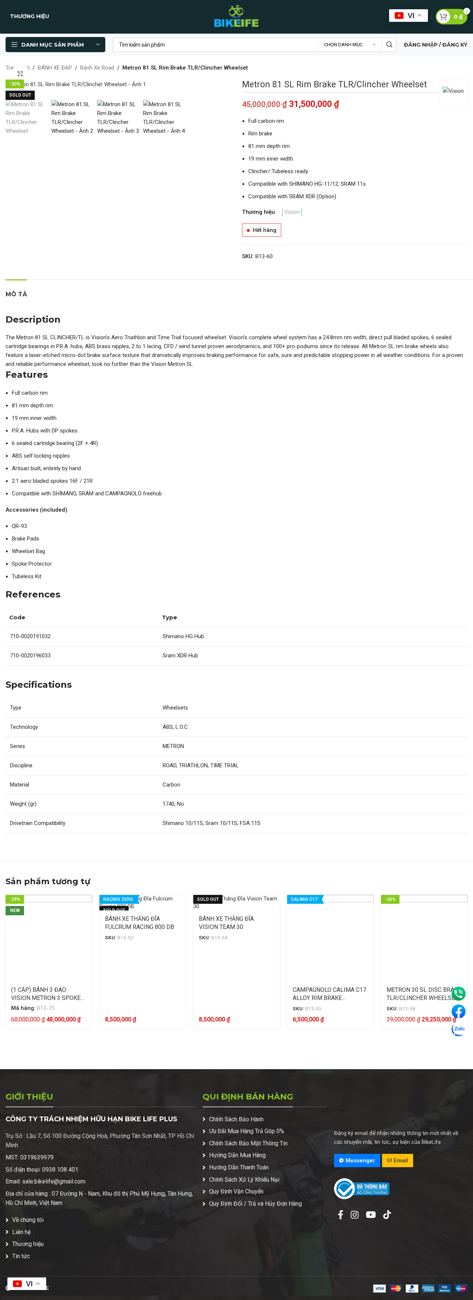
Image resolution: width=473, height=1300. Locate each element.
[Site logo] (236, 16)
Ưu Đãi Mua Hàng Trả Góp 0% (246, 1131)
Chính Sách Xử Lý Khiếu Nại (244, 1179)
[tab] (16, 290)
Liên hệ (21, 1232)
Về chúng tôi (28, 1219)
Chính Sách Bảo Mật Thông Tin (248, 1143)
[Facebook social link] (340, 1215)
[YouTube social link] (371, 1215)
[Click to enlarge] (20, 74)
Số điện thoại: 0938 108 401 (42, 1169)
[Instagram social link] (354, 1215)
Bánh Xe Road (97, 67)
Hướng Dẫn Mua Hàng (237, 1155)
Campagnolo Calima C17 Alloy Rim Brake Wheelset (329, 998)
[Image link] (361, 1188)
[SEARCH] (389, 44)
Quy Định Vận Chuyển (236, 1191)
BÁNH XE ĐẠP (55, 67)
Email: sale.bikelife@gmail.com (45, 1181)
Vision (292, 212)
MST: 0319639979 (30, 1157)
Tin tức (21, 1256)
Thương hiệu (28, 1243)
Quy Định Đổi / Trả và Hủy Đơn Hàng (255, 1203)
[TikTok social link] (387, 1215)
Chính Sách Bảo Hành (236, 1119)
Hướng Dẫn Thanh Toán (239, 1167)
